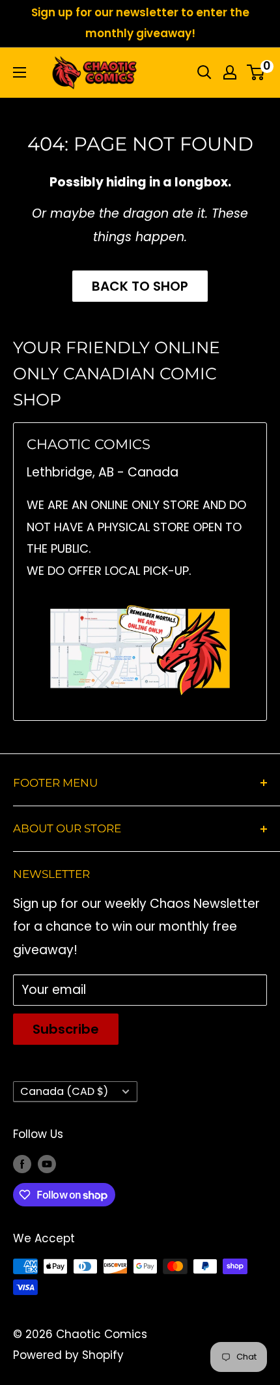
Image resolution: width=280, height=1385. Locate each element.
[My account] (229, 72)
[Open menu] (19, 72)
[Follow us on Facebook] (22, 1164)
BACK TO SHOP (140, 286)
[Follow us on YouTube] (47, 1164)
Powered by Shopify (68, 1355)
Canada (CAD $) (64, 1091)
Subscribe (66, 1029)
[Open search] (204, 72)
